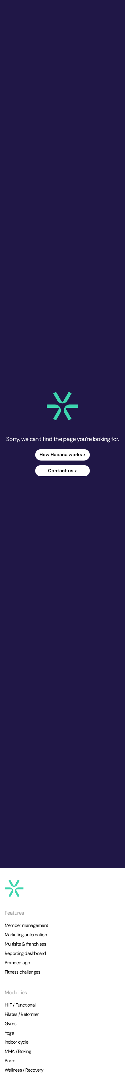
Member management (26, 925)
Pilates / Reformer (22, 1014)
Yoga (9, 1033)
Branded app (17, 963)
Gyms (10, 1024)
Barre (10, 1061)
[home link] (62, 406)
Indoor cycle (16, 1042)
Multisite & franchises (25, 944)
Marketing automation (26, 935)
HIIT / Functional (20, 1005)
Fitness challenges (22, 972)
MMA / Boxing (18, 1051)
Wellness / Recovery (24, 1070)
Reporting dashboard (25, 953)
